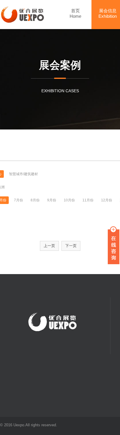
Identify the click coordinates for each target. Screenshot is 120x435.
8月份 (35, 200)
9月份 (51, 200)
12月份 (106, 200)
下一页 (71, 246)
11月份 (87, 200)
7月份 (18, 200)
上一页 (49, 246)
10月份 (69, 200)
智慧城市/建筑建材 (23, 174)
